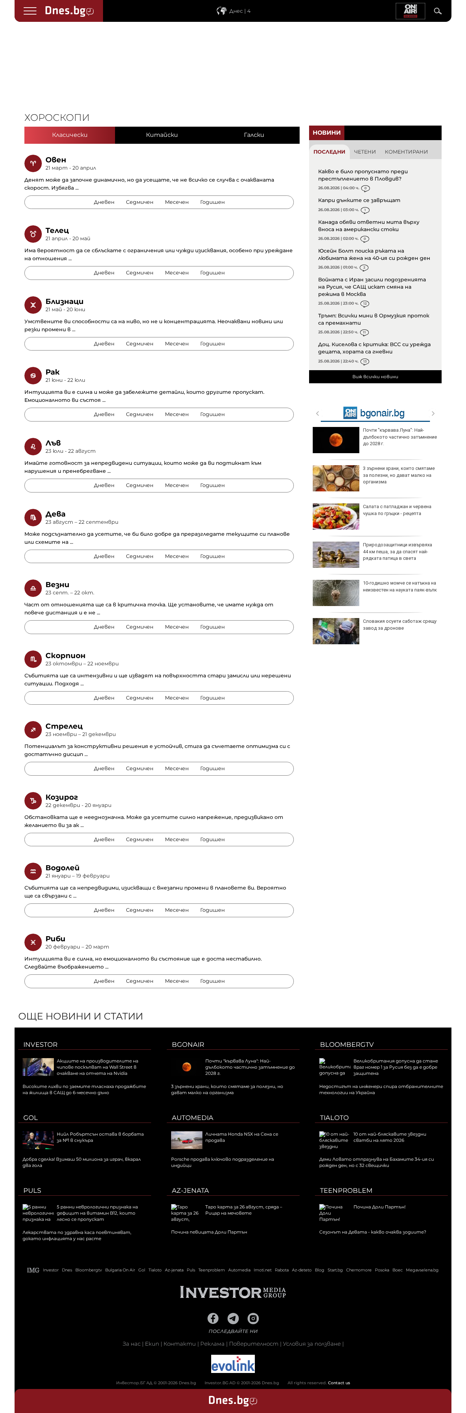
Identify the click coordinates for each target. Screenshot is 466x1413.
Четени (365, 152)
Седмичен (139, 202)
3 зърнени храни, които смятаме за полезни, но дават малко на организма (399, 475)
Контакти (179, 1343)
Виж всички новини (375, 376)
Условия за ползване (312, 1343)
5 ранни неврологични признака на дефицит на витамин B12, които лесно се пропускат (97, 1213)
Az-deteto (302, 1270)
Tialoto (334, 1118)
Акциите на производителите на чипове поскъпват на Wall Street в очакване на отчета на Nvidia (97, 1067)
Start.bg (335, 1270)
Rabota (282, 1270)
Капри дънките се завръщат (359, 200)
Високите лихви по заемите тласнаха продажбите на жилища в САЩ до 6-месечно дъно (84, 1089)
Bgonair (188, 1045)
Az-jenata (190, 1191)
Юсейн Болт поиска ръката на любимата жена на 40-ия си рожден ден (374, 254)
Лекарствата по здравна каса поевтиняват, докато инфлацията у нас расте (77, 1235)
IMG (33, 1270)
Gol (30, 1118)
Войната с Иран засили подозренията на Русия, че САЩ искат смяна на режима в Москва (372, 286)
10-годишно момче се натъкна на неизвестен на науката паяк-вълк (400, 586)
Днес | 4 (239, 10)
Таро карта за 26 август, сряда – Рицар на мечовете (243, 1210)
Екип (152, 1343)
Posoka (382, 1270)
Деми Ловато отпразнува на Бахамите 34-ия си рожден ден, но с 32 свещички (376, 1162)
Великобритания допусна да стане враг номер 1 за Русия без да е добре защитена (396, 1067)
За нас (132, 1343)
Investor (40, 1045)
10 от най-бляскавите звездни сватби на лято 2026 (390, 1137)
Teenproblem (346, 1191)
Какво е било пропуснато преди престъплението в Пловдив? (363, 175)
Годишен (212, 202)
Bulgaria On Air (120, 1270)
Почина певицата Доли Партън (209, 1232)
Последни (329, 152)
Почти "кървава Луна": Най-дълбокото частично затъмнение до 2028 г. (400, 436)
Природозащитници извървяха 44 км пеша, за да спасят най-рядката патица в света (397, 551)
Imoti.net (263, 1270)
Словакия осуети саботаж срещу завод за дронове (400, 624)
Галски (254, 134)
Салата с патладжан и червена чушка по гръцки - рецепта (397, 510)
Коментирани (406, 152)
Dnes (67, 1270)
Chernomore (359, 1270)
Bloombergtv (347, 1045)
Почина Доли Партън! (380, 1207)
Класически (70, 134)
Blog (319, 1270)
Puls (32, 1191)
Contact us (339, 1382)
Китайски (162, 134)
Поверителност (254, 1343)
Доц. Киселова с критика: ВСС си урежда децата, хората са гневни (374, 348)
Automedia (192, 1118)
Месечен (177, 202)
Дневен (104, 202)
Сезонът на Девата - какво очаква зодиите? (372, 1232)
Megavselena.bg (422, 1270)
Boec (397, 1270)
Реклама (212, 1343)
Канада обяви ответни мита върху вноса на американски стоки (368, 226)
